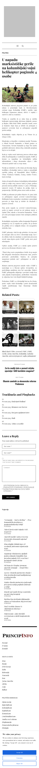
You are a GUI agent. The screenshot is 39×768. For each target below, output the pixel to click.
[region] (19, 749)
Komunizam (6, 687)
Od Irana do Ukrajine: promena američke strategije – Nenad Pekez (16, 540)
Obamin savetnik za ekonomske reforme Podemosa (19, 356)
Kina (4, 634)
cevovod (19, 325)
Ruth (13, 392)
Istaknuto (5, 725)
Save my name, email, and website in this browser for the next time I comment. (18, 434)
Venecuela (5, 649)
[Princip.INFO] (19, 8)
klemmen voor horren (19, 381)
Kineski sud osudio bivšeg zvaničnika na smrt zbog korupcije (17, 566)
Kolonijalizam (7, 681)
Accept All (19, 752)
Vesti (3, 714)
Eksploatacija (6, 696)
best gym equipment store (20, 386)
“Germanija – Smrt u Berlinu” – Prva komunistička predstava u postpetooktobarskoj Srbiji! (17, 495)
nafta (25, 329)
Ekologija (5, 701)
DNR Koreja (6, 640)
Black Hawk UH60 (8, 325)
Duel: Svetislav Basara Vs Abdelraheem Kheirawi (13, 581)
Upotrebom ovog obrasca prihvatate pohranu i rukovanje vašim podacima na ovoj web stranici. (18, 462)
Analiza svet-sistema (9, 693)
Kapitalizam (6, 684)
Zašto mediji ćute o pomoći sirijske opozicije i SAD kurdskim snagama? (19, 343)
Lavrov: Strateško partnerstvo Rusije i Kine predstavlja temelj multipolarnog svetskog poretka (17, 548)
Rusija (4, 637)
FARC (25, 325)
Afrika (4, 657)
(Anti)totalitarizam (8, 690)
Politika (5, 26)
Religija (4, 728)
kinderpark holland (18, 375)
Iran (3, 652)
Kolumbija (22, 327)
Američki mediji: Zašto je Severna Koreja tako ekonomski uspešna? (16, 511)
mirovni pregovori (15, 329)
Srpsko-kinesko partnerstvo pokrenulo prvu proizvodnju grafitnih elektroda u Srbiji (18, 558)
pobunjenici (32, 329)
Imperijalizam (7, 678)
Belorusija (5, 646)
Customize (19, 758)
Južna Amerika (12, 327)
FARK (30, 325)
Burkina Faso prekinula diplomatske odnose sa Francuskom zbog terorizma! (17, 574)
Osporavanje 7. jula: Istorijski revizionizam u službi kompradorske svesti (17, 589)
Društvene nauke (8, 722)
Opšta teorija (6, 675)
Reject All (19, 764)
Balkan (4, 663)
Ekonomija (6, 719)
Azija (4, 660)
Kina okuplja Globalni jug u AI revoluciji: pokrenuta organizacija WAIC (16, 520)
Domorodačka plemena (10, 698)
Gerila (4, 327)
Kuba (4, 643)
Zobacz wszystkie (18, 397)
